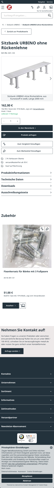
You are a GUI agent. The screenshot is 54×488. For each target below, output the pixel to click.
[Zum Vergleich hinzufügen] (42, 229)
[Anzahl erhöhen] (17, 121)
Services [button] (50, 2)
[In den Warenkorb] (23, 306)
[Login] (44, 7)
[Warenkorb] (50, 7)
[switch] (31, 440)
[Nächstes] (51, 79)
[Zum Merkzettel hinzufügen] (47, 229)
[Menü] (2, 7)
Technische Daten (12, 179)
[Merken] (38, 7)
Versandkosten (38, 109)
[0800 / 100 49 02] (2, 2)
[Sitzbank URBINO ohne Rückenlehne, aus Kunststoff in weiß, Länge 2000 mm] (27, 75)
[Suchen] (50, 15)
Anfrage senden (11, 351)
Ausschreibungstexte (14, 192)
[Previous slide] (2, 24)
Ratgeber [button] (41, 2)
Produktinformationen (15, 172)
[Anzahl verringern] (4, 121)
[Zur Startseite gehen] (18, 7)
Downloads (8, 186)
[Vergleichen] (32, 7)
